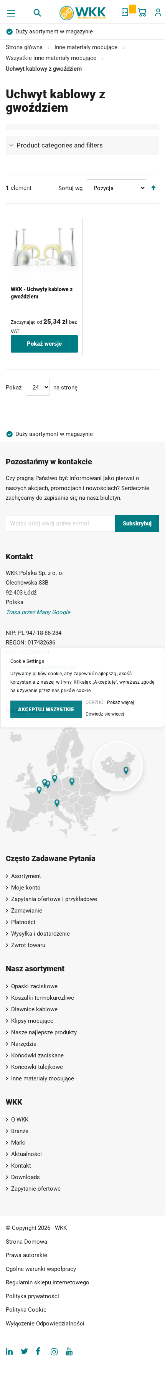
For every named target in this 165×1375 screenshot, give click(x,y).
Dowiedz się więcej (105, 714)
